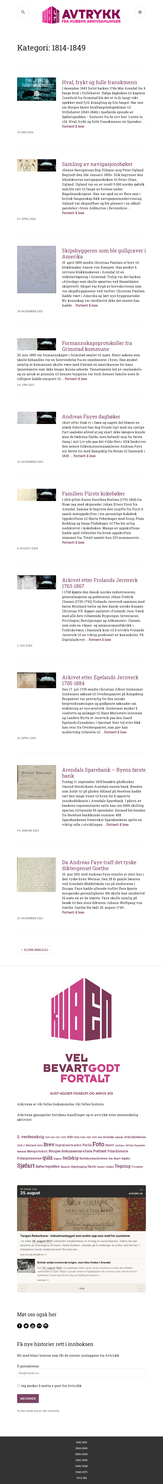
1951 (88, 1137)
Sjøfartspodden (47, 1166)
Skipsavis (65, 1166)
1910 (52, 1137)
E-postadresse (28, 1366)
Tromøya (137, 1166)
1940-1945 (81, 1466)
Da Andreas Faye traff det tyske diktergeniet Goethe (99, 865)
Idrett (109, 1145)
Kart (132, 1145)
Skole (91, 1166)
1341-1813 (81, 1442)
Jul (127, 1145)
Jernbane (119, 1145)
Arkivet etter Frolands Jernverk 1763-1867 (100, 583)
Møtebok (21, 1151)
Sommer (101, 1166)
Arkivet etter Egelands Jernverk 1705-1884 (100, 680)
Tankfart (110, 1166)
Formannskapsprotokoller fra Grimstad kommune (97, 346)
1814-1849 (81, 1448)
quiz (47, 1157)
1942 (76, 1137)
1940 (70, 1137)
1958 (94, 1137)
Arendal (108, 1137)
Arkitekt (119, 1137)
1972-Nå (82, 1478)
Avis (40, 1145)
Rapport (57, 1158)
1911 (58, 1137)
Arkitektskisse (135, 1137)
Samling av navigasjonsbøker (97, 164)
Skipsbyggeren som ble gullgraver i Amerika (104, 253)
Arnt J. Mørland (26, 1145)
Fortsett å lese (73, 126)
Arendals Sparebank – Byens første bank (104, 773)
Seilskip (71, 1158)
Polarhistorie (117, 1151)
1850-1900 (81, 1454)
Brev (49, 1144)
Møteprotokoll (37, 1151)
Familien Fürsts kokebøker (93, 493)
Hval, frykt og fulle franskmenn (99, 82)
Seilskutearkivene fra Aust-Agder (105, 1158)
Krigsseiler (140, 1145)
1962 (99, 1137)
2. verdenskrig (30, 1136)
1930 (63, 1137)
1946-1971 (81, 1472)
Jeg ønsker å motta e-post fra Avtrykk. (51, 1386)
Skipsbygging (79, 1166)
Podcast (100, 1151)
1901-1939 (81, 1460)
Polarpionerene (29, 1158)
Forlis (87, 1145)
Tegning (123, 1166)
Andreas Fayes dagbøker (91, 416)
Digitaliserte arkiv (68, 1145)
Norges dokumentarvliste (70, 1151)
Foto (98, 1144)
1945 (82, 1137)
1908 (47, 1137)
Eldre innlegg (36, 950)
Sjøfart (26, 1165)
